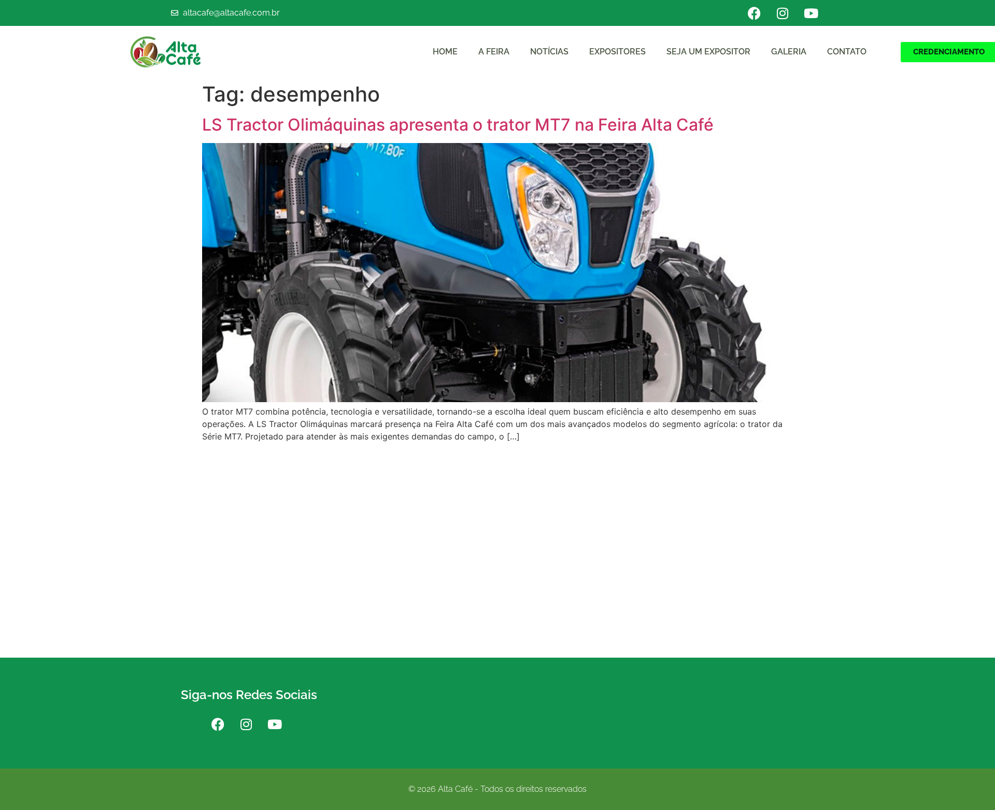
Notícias (549, 51)
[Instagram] (782, 13)
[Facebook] (754, 13)
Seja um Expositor (708, 51)
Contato (846, 51)
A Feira (493, 51)
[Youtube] (811, 13)
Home (445, 51)
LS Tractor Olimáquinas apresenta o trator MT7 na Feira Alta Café (458, 125)
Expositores (617, 51)
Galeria (788, 51)
